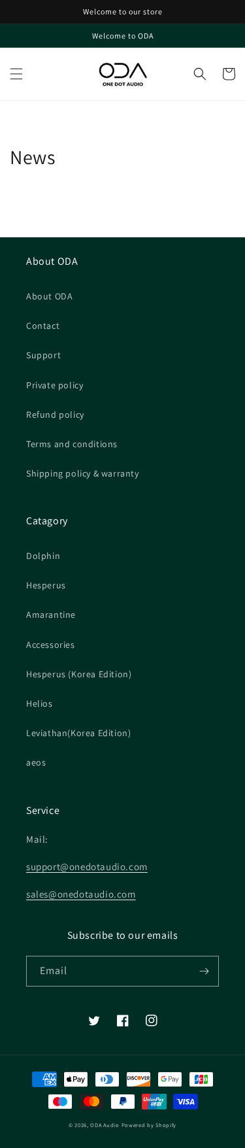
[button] (16, 73)
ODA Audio (104, 1124)
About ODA (49, 296)
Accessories (50, 644)
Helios (39, 703)
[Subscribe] (203, 971)
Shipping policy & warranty (82, 473)
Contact (42, 325)
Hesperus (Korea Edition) (78, 674)
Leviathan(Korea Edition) (78, 733)
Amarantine (51, 614)
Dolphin (43, 556)
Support (43, 355)
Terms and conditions (72, 444)
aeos (36, 762)
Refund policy (55, 414)
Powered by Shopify (149, 1124)
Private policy (54, 385)
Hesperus (46, 585)
